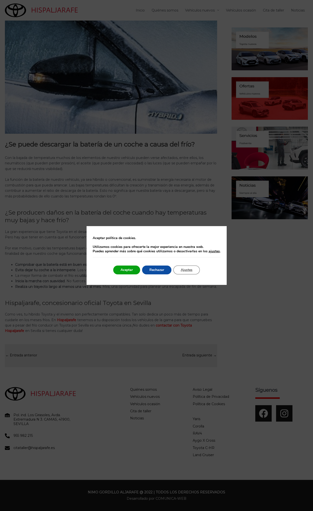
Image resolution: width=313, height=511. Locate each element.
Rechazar (156, 270)
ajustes (214, 251)
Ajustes (186, 270)
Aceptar (127, 270)
